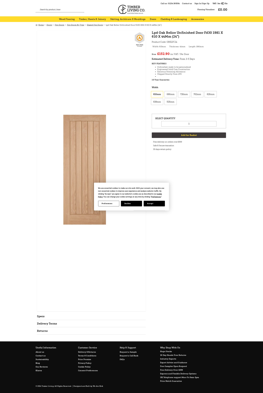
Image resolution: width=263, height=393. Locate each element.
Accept (150, 204)
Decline (127, 204)
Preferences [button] (156, 197)
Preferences (107, 204)
